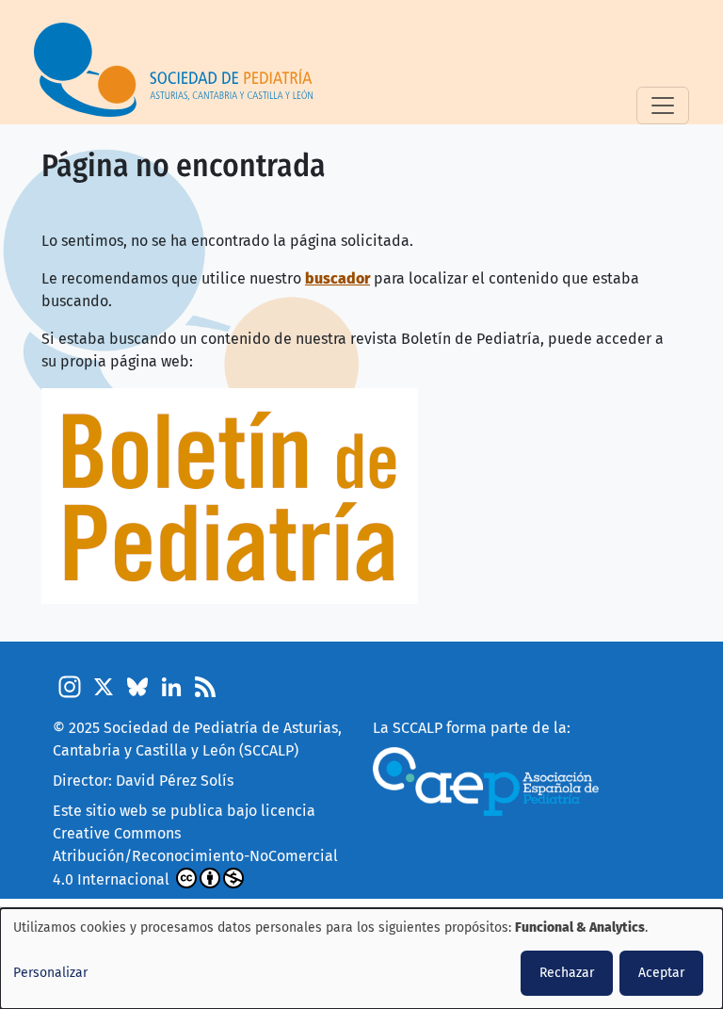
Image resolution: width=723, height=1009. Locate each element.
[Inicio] (181, 70)
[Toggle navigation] (662, 105)
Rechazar (566, 973)
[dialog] (361, 958)
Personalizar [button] (50, 973)
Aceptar (661, 973)
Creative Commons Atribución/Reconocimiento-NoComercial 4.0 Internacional (195, 856)
